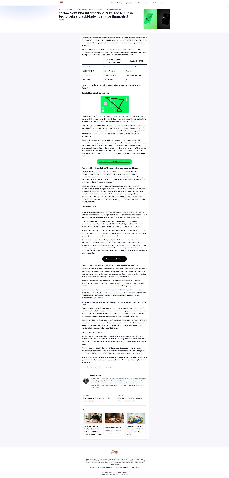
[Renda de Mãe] (61, 2)
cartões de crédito (90, 38)
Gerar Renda (138, 3)
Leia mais (116, 464)
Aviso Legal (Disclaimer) (105, 467)
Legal (146, 3)
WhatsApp (109, 367)
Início (60, 9)
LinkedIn (101, 367)
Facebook (85, 367)
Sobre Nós (92, 467)
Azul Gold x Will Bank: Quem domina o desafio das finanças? (96, 398)
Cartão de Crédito (116, 3)
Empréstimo (128, 3)
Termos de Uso (135, 467)
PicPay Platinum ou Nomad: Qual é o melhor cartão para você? (129, 398)
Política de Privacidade (121, 467)
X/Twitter (93, 367)
